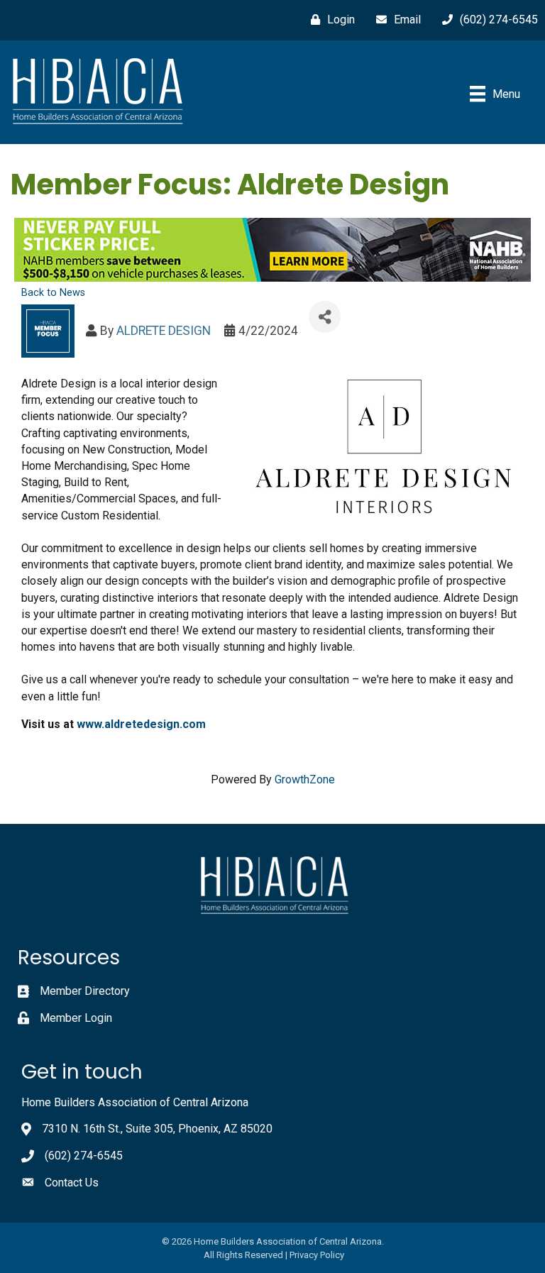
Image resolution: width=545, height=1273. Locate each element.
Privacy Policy (317, 1255)
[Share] (325, 317)
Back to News (53, 293)
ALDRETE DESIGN (163, 331)
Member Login (76, 1018)
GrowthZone (305, 779)
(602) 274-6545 (84, 1155)
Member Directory (85, 991)
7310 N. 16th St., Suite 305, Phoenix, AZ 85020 (157, 1128)
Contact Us (72, 1182)
